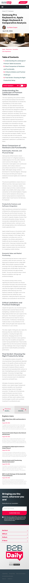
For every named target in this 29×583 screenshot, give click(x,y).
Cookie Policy (5, 573)
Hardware (11, 11)
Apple (3, 49)
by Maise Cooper (12, 27)
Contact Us (10, 578)
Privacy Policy (12, 573)
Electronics (9, 49)
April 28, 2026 (8, 31)
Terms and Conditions (21, 573)
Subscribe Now (14, 513)
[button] (27, 7)
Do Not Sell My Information (7, 576)
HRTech (4, 533)
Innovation (15, 49)
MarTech (5, 530)
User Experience (6, 51)
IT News (4, 540)
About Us (4, 578)
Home (3, 11)
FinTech (4, 537)
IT (6, 11)
